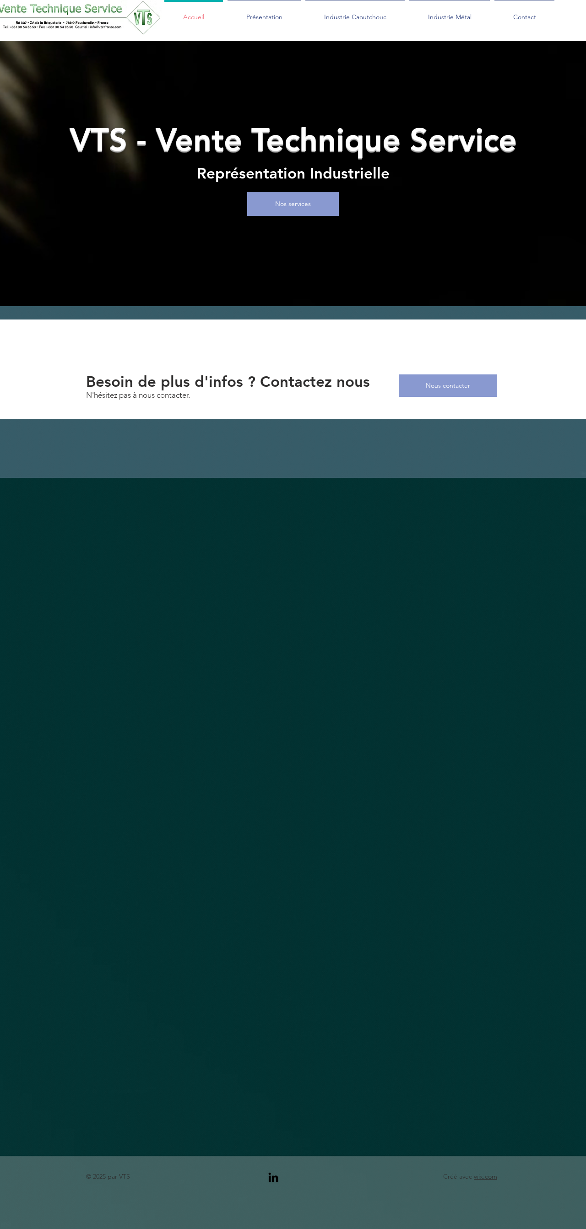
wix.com (485, 1176)
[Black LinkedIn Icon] (273, 1177)
